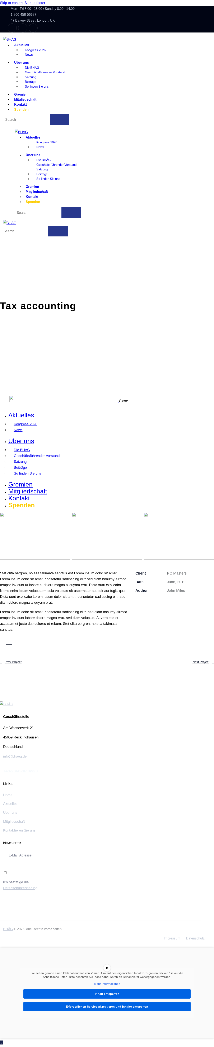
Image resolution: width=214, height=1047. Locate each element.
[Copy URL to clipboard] (174, 602)
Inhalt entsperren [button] (107, 993)
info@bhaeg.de (15, 756)
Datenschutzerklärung (20, 888)
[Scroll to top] (1, 1042)
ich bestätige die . (20, 885)
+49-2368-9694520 (20, 771)
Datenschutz (195, 938)
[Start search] (59, 119)
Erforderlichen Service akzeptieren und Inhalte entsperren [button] (107, 1006)
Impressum (172, 938)
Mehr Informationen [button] (107, 983)
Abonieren (58, 856)
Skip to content (11, 3)
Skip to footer (34, 3)
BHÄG (8, 929)
